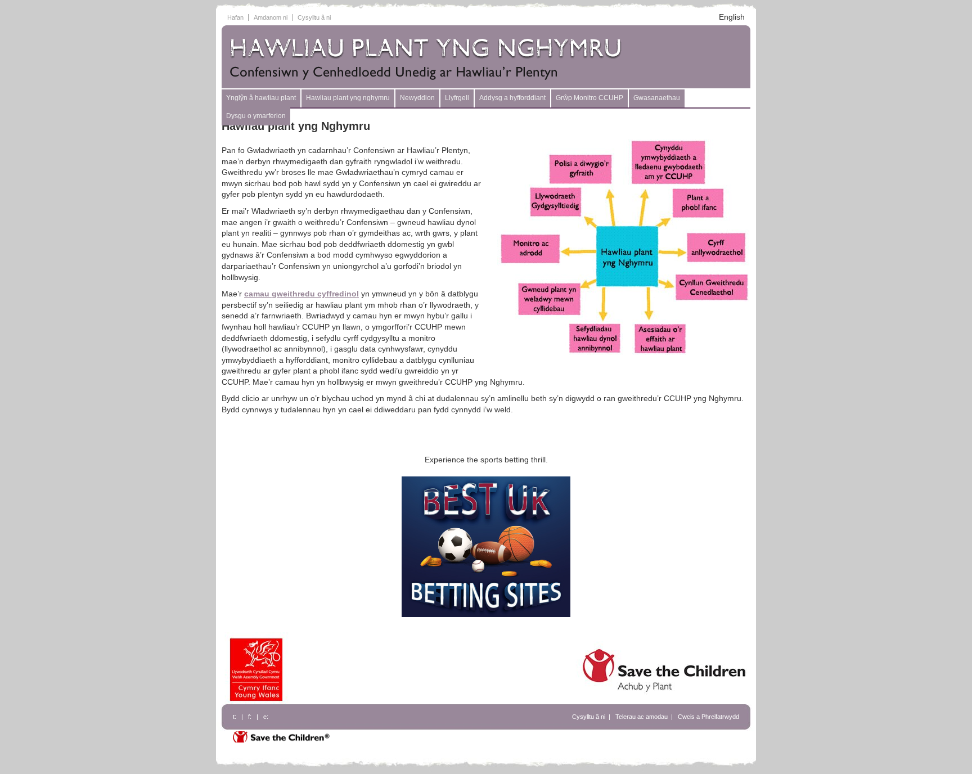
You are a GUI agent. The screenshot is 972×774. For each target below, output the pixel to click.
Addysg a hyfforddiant (512, 98)
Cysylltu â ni (314, 17)
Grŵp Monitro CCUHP (589, 98)
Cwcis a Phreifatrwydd (708, 716)
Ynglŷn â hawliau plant (261, 98)
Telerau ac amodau (641, 716)
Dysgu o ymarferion (256, 116)
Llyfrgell (457, 98)
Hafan (235, 17)
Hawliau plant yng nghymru (348, 98)
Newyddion (417, 98)
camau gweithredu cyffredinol (301, 293)
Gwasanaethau (656, 98)
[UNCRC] (438, 58)
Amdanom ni (270, 17)
